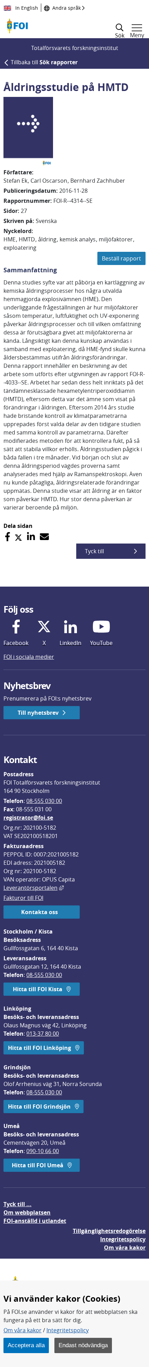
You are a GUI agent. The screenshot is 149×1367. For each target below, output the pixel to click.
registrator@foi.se (28, 817)
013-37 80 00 (42, 1033)
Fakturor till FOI (23, 898)
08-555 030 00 (44, 801)
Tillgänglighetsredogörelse (109, 1231)
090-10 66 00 (42, 1151)
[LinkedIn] (31, 537)
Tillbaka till (44, 62)
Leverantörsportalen (33, 888)
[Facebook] (7, 537)
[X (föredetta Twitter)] (18, 537)
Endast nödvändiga (83, 1345)
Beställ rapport (121, 258)
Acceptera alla (26, 1345)
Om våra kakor (22, 1330)
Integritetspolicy (67, 1330)
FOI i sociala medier (28, 657)
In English (26, 8)
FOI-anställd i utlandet (34, 1221)
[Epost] (44, 537)
